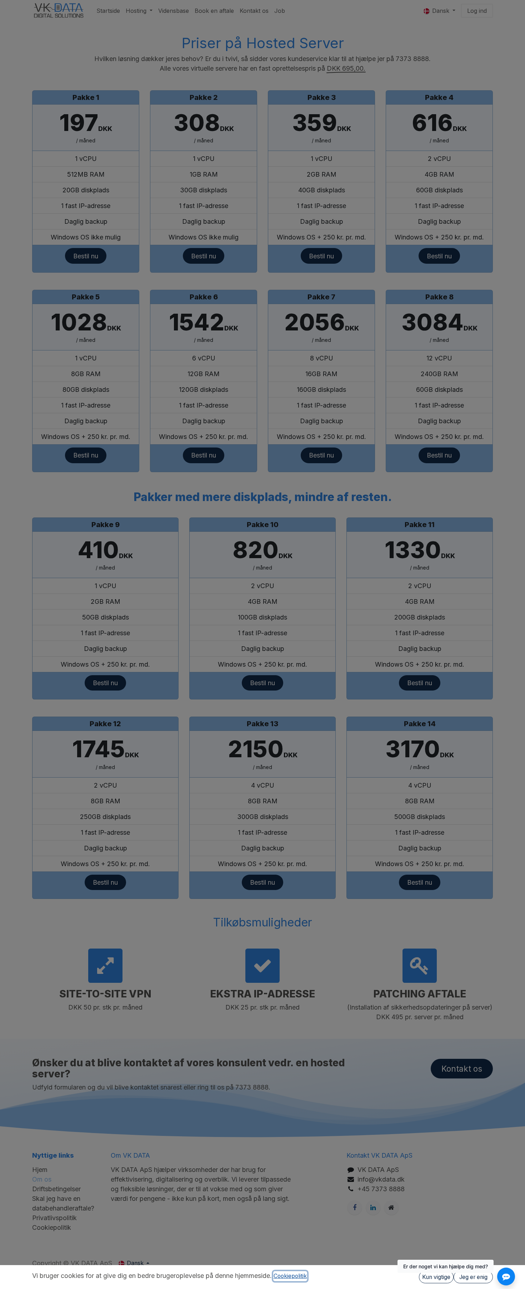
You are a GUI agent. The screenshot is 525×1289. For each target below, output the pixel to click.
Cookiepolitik (290, 1276)
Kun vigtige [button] (436, 1277)
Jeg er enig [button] (473, 1277)
